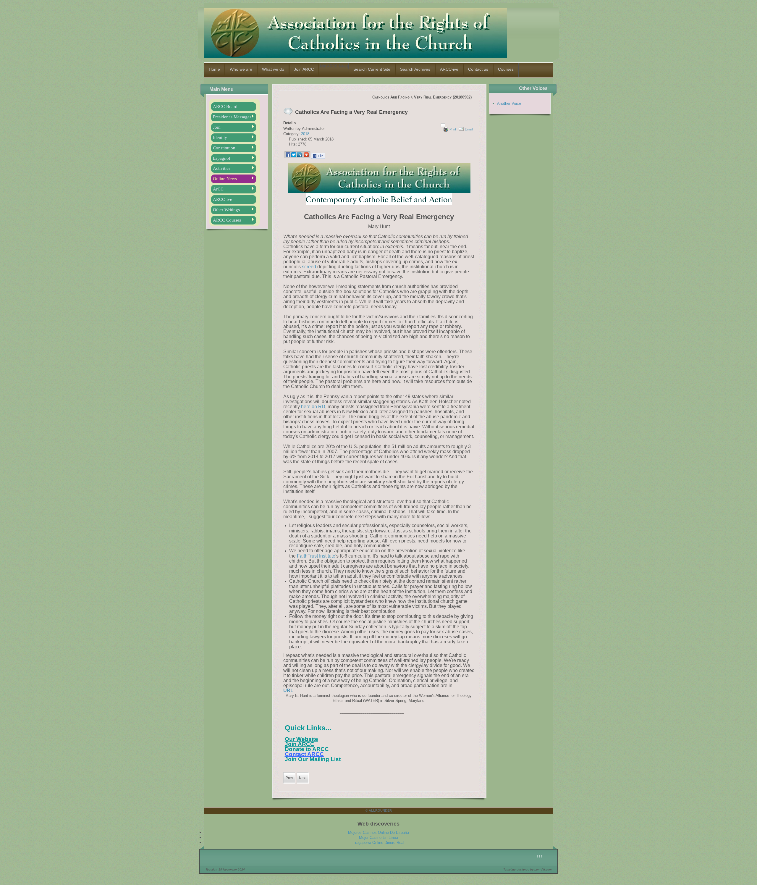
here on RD (313, 406)
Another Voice (509, 103)
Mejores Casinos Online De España (378, 832)
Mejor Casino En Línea (378, 837)
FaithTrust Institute (316, 555)
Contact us (478, 69)
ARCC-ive (449, 69)
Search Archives (415, 69)
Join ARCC (304, 69)
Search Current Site (371, 69)
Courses (506, 69)
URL (288, 690)
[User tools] (443, 125)
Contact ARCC (304, 754)
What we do (273, 69)
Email (469, 129)
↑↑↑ (539, 856)
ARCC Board (225, 106)
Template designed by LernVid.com (527, 869)
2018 (305, 134)
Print (452, 129)
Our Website (301, 739)
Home (214, 69)
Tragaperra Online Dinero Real (378, 842)
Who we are (241, 69)
